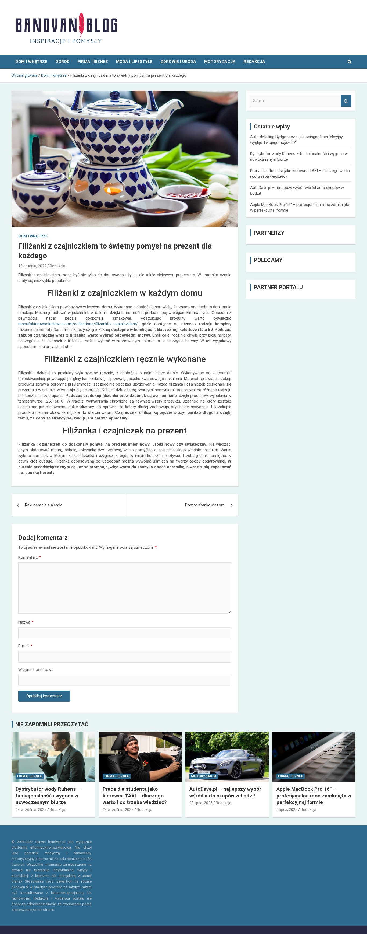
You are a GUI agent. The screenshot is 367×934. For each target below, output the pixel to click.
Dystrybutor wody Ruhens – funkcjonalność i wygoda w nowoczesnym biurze (48, 795)
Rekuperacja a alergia (43, 505)
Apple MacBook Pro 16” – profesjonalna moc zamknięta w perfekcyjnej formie (313, 795)
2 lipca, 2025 (286, 809)
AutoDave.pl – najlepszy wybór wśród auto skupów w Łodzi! (225, 792)
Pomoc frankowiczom (205, 505)
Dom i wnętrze (31, 61)
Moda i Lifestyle (134, 61)
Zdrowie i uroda (178, 61)
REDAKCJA (254, 61)
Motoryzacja (220, 61)
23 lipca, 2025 (201, 803)
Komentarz (29, 557)
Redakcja (57, 266)
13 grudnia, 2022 (32, 266)
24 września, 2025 (31, 809)
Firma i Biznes (93, 61)
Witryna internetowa (35, 669)
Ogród (62, 61)
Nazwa (25, 622)
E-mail (25, 645)
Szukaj (346, 101)
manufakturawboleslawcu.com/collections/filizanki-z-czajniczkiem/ (78, 323)
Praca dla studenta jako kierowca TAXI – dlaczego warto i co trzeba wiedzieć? (135, 795)
